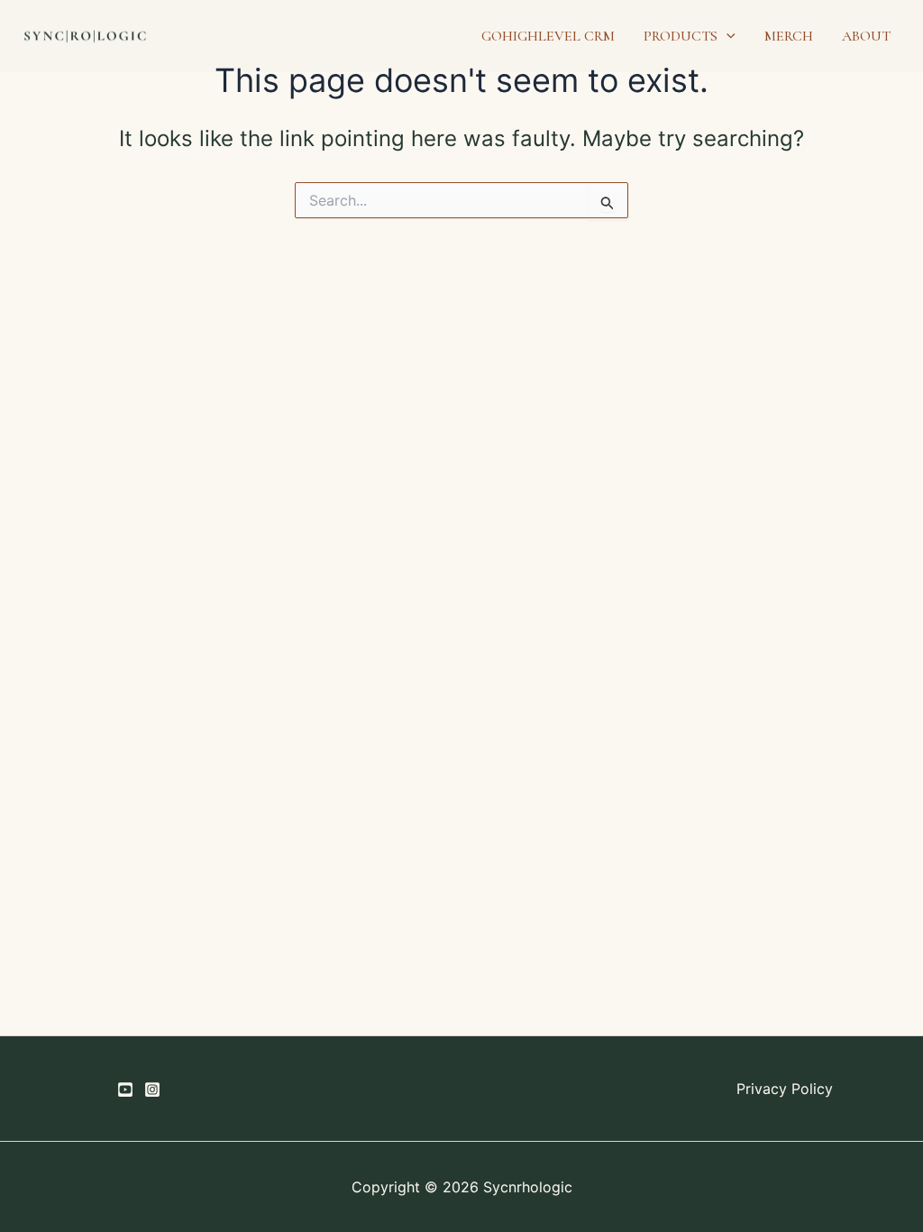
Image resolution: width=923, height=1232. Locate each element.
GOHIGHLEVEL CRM (548, 36)
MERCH (788, 36)
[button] (726, 36)
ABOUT (866, 36)
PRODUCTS (680, 36)
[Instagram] (152, 1089)
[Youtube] (125, 1089)
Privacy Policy (784, 1089)
